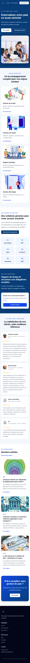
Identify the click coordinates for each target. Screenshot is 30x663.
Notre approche (14, 3)
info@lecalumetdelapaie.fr (7, 652)
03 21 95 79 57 (24, 3)
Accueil (8, 3)
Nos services (4, 630)
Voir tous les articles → (7, 455)
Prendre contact (15, 304)
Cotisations (3, 640)
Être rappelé (6, 30)
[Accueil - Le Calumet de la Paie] (3, 3)
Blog (2, 637)
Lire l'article (7, 492)
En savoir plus (7, 111)
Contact (3, 642)
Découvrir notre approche (10, 232)
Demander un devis (19, 30)
